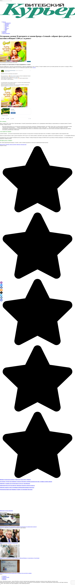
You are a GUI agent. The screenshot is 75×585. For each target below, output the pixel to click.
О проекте (4, 31)
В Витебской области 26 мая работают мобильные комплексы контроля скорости (17, 485)
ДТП (6, 30)
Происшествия (8, 22)
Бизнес (6, 29)
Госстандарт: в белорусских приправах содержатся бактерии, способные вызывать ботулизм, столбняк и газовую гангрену (26, 481)
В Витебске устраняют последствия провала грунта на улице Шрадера (15, 483)
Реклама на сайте (5, 577)
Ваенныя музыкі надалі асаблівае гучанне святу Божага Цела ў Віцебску (15, 479)
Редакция (29, 61)
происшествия (23, 144)
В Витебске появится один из (6, 487)
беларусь (4, 144)
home (1, 144)
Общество (7, 28)
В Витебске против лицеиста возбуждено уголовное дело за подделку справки (16, 573)
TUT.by (34, 67)
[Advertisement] (35, 501)
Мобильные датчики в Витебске (6, 510)
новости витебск (13, 144)
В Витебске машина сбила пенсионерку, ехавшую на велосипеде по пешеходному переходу (18, 526)
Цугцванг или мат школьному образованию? (9, 542)
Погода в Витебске (6, 33)
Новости (4, 21)
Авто (6, 27)
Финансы (6, 25)
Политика (7, 26)
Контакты (4, 32)
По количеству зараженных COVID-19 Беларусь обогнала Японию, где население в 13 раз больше (19, 558)
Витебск (7, 144)
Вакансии (4, 578)
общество (18, 144)
